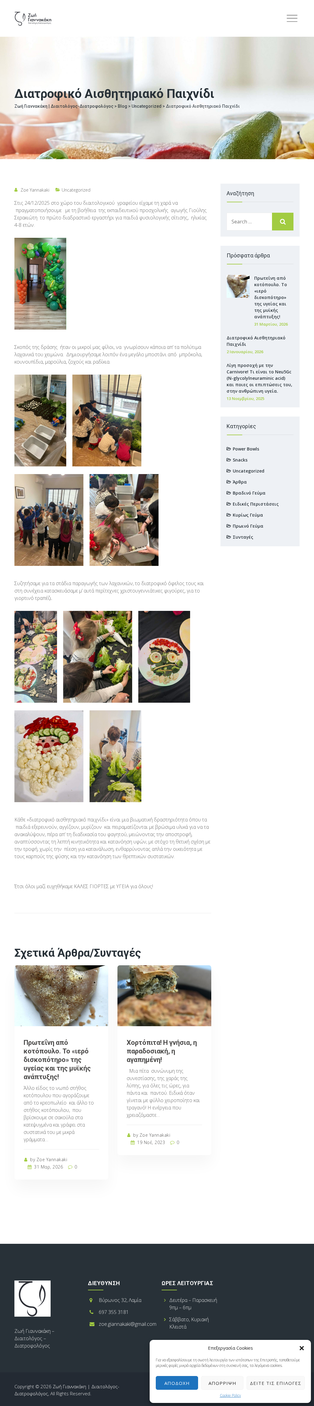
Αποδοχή (177, 1383)
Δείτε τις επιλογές (275, 1383)
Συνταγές (243, 537)
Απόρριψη (222, 1383)
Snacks (240, 460)
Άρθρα (240, 482)
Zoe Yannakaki (35, 190)
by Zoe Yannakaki (48, 1159)
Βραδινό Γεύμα (249, 493)
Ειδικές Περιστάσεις (256, 504)
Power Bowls (246, 449)
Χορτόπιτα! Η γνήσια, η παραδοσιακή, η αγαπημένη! (162, 1051)
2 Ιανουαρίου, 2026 (245, 351)
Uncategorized (76, 190)
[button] (302, 1348)
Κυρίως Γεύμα (248, 515)
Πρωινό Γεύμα (248, 526)
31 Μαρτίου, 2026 (271, 324)
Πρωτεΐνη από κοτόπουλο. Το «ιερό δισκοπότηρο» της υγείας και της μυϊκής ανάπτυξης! (57, 1060)
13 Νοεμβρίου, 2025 (245, 398)
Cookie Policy (230, 1395)
